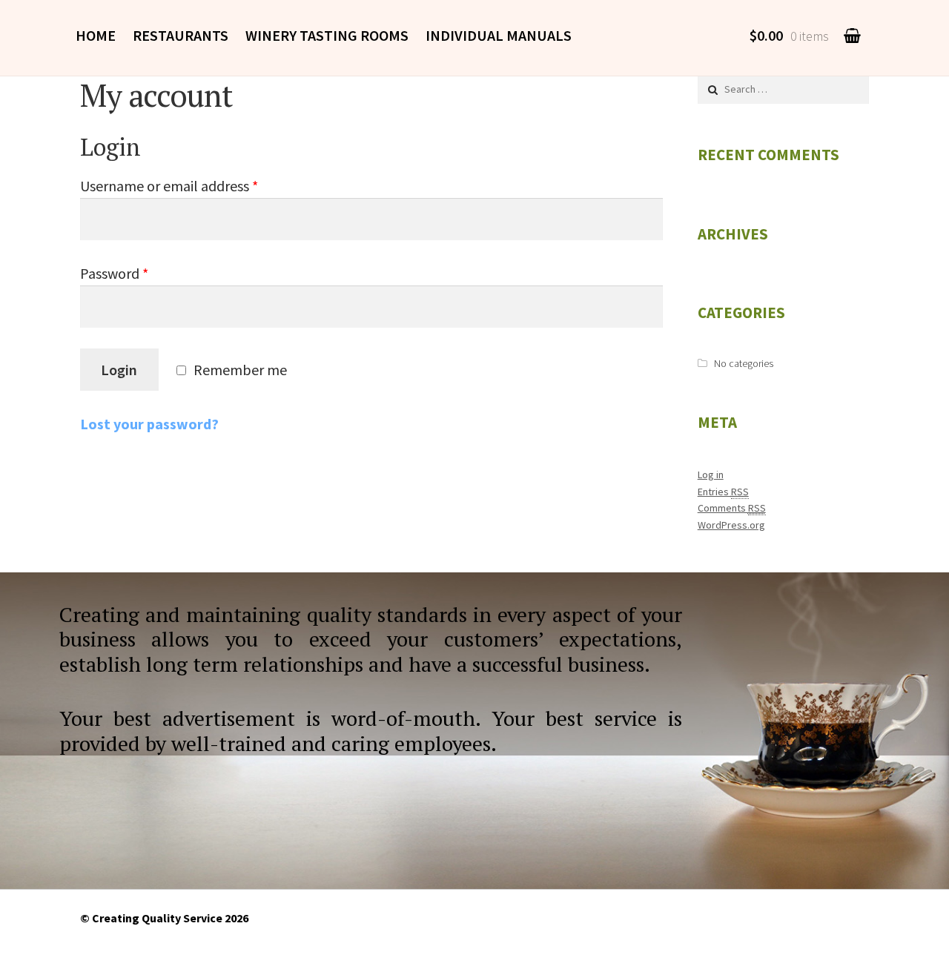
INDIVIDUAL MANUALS (499, 35)
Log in (711, 474)
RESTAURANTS (180, 35)
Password (114, 273)
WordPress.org (731, 525)
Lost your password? (149, 423)
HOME (96, 35)
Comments (732, 508)
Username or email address (169, 185)
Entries (723, 491)
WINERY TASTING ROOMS (327, 35)
